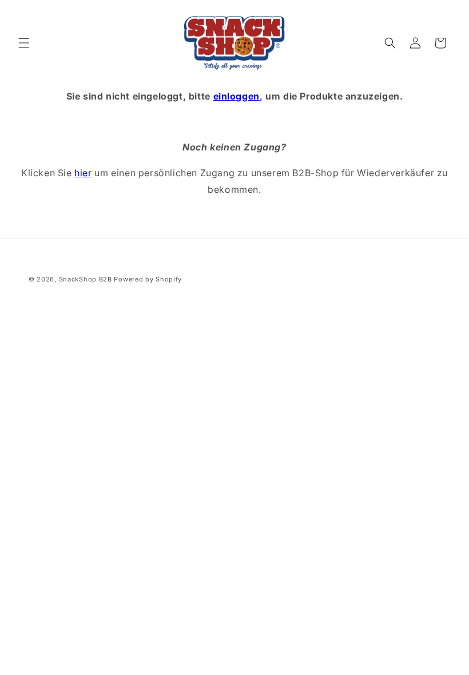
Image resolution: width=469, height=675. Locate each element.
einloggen (236, 96)
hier (83, 172)
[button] (24, 42)
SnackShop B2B (85, 279)
